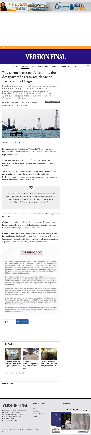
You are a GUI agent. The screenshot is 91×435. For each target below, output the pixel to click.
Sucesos (25, 66)
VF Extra (56, 102)
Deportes (55, 66)
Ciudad (15, 66)
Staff (34, 408)
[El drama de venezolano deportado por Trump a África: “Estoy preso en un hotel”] (31, 354)
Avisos (35, 416)
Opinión (75, 66)
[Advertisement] (45, 29)
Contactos (36, 411)
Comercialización (39, 414)
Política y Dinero (37, 66)
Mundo (47, 66)
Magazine (65, 66)
